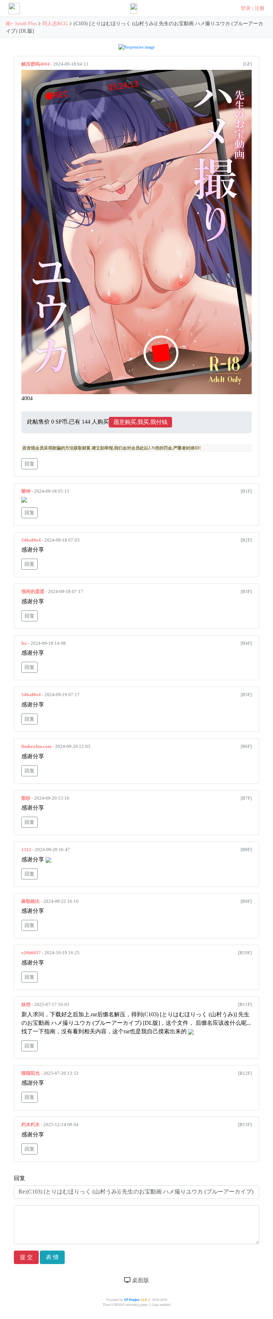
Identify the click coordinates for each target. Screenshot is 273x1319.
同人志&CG (55, 23)
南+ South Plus (22, 23)
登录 (246, 8)
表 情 (52, 1257)
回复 (29, 463)
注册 (259, 8)
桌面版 (139, 1280)
